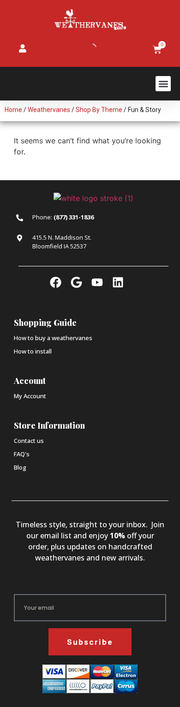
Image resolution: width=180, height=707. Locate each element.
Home (13, 109)
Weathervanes (49, 109)
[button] (163, 83)
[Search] (84, 48)
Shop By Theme (99, 109)
